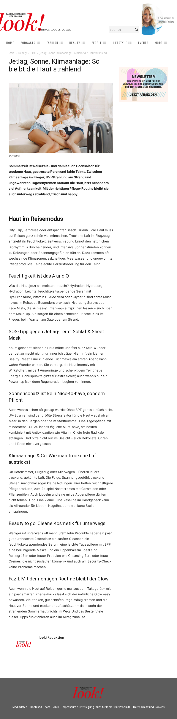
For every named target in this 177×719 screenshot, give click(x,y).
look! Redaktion (51, 637)
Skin (33, 53)
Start (11, 53)
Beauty (22, 53)
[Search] (136, 29)
